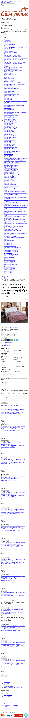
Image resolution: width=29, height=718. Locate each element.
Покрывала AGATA (9, 124)
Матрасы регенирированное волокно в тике (15, 47)
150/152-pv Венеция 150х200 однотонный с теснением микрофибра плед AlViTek (12, 512)
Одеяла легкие (7, 77)
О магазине (4, 1)
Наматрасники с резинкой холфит (13, 63)
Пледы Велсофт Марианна (11, 88)
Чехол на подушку (8, 274)
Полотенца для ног (9, 179)
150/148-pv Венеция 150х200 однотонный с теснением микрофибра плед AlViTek (12, 629)
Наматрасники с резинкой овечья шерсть (14, 62)
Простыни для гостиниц (10, 264)
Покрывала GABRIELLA (10, 133)
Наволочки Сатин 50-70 (10, 244)
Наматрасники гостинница (11, 52)
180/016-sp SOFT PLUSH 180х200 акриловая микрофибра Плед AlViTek (12, 479)
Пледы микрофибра (9, 91)
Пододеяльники (8, 253)
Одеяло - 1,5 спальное (9, 80)
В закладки (3, 334)
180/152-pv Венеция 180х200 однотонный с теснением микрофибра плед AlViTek (12, 529)
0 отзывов (3, 297)
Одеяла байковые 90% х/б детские (13, 67)
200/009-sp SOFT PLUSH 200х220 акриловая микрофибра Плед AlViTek (12, 496)
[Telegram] (17, 340)
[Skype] (14, 340)
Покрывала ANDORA (9, 126)
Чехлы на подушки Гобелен (11, 251)
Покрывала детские (9, 152)
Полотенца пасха (8, 182)
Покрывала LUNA (9, 134)
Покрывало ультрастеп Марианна (12, 163)
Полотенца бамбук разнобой (11, 175)
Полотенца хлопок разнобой (11, 186)
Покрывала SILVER (9, 141)
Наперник (6, 248)
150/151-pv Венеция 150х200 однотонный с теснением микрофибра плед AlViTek (12, 664)
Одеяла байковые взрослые (11, 69)
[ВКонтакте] (1, 340)
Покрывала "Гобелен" (9, 148)
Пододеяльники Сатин (10, 255)
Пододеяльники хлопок (10, 257)
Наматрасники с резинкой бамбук (12, 56)
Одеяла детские (8, 73)
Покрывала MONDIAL (10, 135)
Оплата (13, 1)
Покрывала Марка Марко (10, 166)
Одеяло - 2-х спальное (9, 81)
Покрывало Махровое (9, 173)
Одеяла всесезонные (9, 71)
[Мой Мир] (6, 340)
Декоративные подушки (10, 119)
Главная (6, 276)
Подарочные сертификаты (11, 705)
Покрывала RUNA (9, 140)
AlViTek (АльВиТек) (14, 327)
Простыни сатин (8, 272)
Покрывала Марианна (9, 155)
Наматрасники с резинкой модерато (13, 59)
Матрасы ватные (8, 41)
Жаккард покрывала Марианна (12, 162)
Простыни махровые (9, 267)
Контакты (7, 2)
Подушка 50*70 (8, 98)
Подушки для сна (8, 106)
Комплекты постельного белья (12, 195)
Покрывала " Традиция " (10, 147)
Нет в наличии (4, 441)
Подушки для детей (9, 109)
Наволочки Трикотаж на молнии (12, 247)
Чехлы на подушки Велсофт (11, 250)
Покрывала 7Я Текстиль (10, 122)
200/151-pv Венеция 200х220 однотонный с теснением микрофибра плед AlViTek (12, 429)
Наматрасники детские (10, 54)
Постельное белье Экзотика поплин (13, 226)
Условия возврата (8, 686)
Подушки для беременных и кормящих (14, 105)
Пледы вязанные (8, 89)
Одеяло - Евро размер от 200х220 (12, 83)
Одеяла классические (9, 76)
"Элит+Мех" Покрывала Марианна (13, 159)
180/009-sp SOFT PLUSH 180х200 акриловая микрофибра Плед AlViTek (12, 562)
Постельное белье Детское (11, 229)
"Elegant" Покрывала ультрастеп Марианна (15, 156)
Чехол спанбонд (8, 108)
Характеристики (8, 342)
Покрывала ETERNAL (10, 131)
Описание (6, 344)
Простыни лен (7, 265)
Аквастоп (6, 190)
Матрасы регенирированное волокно (13, 45)
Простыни (6, 258)
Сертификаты (7, 708)
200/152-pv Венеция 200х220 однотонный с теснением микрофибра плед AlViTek (12, 546)
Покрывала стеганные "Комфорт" (13, 151)
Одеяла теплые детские (10, 78)
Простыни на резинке (9, 268)
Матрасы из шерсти (9, 43)
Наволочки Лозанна (9, 240)
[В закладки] (1, 415)
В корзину (3, 338)
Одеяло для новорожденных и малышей (14, 84)
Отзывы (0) (7, 345)
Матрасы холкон (8, 48)
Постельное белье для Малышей (12, 230)
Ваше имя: (3, 382)
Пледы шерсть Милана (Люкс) (12, 94)
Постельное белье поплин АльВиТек (13, 209)
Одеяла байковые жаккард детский (13, 70)
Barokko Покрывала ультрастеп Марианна (15, 161)
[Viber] (10, 340)
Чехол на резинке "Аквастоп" (11, 194)
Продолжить (4, 402)
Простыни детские (9, 262)
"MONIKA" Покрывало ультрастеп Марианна (16, 158)
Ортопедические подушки (11, 115)
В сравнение (11, 334)
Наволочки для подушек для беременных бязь (16, 233)
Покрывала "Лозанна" (9, 149)
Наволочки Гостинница (10, 236)
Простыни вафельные (9, 261)
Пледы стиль (7, 92)
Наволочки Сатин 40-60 (10, 243)
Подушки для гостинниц (10, 110)
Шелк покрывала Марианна (11, 165)
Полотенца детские (9, 176)
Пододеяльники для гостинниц (12, 254)
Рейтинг (3, 393)
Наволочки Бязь (8, 234)
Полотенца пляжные (9, 183)
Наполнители (7, 116)
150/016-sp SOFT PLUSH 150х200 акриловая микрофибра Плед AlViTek (12, 463)
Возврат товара (8, 695)
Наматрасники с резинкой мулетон (13, 61)
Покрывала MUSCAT (9, 138)
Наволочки (7, 232)
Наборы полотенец (9, 172)
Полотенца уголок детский (11, 169)
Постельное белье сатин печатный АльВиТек (16, 205)
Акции (5, 706)
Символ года (7, 187)
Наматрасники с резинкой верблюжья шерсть (16, 58)
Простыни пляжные (9, 269)
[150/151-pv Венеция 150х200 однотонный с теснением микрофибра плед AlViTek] (14, 326)
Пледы (5, 278)
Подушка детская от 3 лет (10, 103)
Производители (8, 704)
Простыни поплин (9, 271)
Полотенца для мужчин (10, 177)
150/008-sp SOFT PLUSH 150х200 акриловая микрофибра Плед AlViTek (12, 446)
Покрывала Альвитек (9, 145)
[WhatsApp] (12, 340)
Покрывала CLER (8, 130)
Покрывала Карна (8, 154)
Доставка (9, 1)
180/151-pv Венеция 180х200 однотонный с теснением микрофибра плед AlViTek (12, 413)
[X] (8, 340)
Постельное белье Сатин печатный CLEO (15, 219)
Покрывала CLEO (8, 123)
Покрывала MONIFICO (10, 137)
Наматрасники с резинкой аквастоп (13, 55)
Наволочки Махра (8, 241)
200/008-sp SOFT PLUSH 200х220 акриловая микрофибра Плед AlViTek (12, 579)
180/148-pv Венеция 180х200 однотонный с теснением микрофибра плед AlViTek (12, 646)
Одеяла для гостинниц (10, 74)
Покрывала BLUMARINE (10, 127)
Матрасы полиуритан (9, 44)
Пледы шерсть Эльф (9, 95)
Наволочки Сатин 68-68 (10, 246)
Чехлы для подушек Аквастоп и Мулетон (15, 191)
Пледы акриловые (8, 87)
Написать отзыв (11, 297)
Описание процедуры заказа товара (13, 687)
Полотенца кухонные (9, 180)
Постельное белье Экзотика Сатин (13, 228)
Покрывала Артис (8, 142)
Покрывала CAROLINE (10, 129)
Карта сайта (7, 696)
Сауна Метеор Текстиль (10, 170)
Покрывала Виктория (9, 144)
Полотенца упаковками (10, 184)
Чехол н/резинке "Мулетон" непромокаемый (15, 193)
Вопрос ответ (7, 697)
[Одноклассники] (4, 340)
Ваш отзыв (3, 389)
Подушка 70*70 (8, 99)
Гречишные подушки (9, 117)
